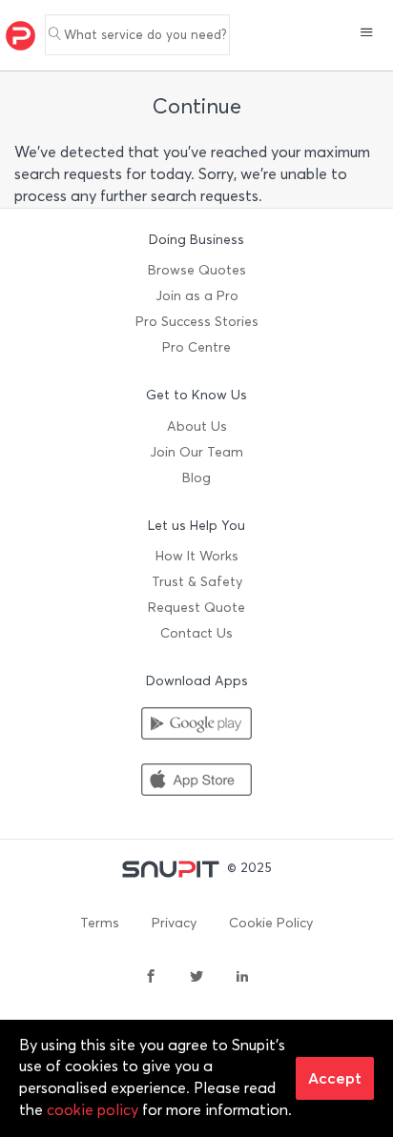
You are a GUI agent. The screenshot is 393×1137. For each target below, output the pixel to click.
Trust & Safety (197, 582)
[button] (366, 34)
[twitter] (196, 978)
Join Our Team (196, 452)
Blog (196, 478)
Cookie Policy (271, 923)
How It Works (196, 556)
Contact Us (196, 633)
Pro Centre (196, 347)
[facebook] (151, 978)
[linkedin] (242, 978)
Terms (99, 923)
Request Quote (196, 607)
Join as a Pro (196, 296)
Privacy (174, 923)
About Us (197, 426)
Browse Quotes (197, 270)
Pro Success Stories (197, 322)
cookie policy (92, 1110)
